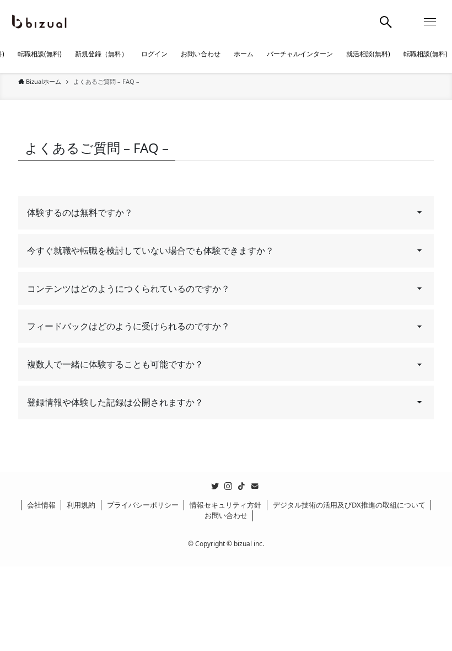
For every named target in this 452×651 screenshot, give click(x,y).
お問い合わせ (226, 515)
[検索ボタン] (386, 22)
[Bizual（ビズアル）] (38, 22)
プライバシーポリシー (143, 505)
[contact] (255, 486)
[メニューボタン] (430, 22)
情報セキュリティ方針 (225, 505)
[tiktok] (241, 486)
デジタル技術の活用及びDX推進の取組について (349, 505)
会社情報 (41, 505)
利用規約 (81, 505)
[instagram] (228, 486)
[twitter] (215, 486)
